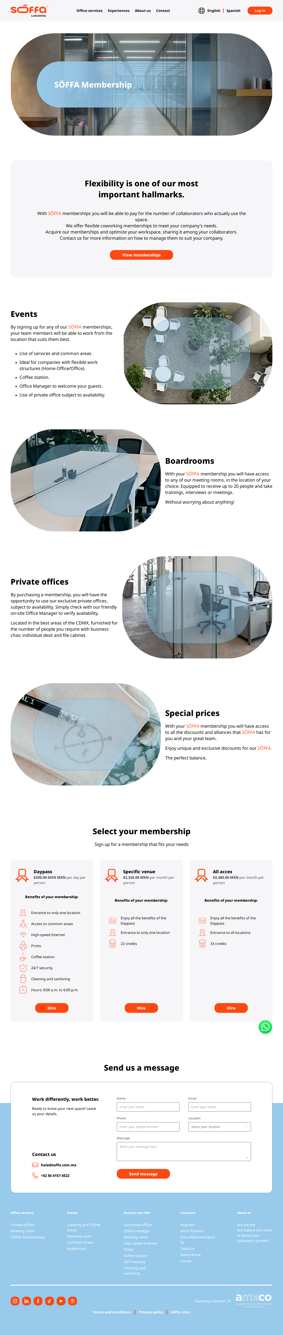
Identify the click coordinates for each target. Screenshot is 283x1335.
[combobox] (219, 1127)
